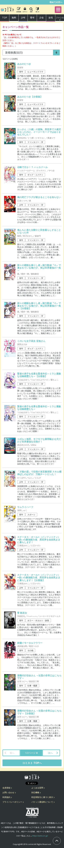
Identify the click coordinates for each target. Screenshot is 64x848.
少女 (41, 17)
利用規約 (6, 797)
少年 (23, 17)
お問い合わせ (8, 792)
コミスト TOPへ (32, 763)
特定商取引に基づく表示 (42, 797)
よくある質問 (37, 787)
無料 (14, 17)
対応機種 (35, 792)
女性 (50, 17)
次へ (50, 752)
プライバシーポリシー (12, 802)
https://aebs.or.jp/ (40, 835)
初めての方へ (56, 2)
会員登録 (6, 787)
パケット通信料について (42, 802)
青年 (32, 17)
